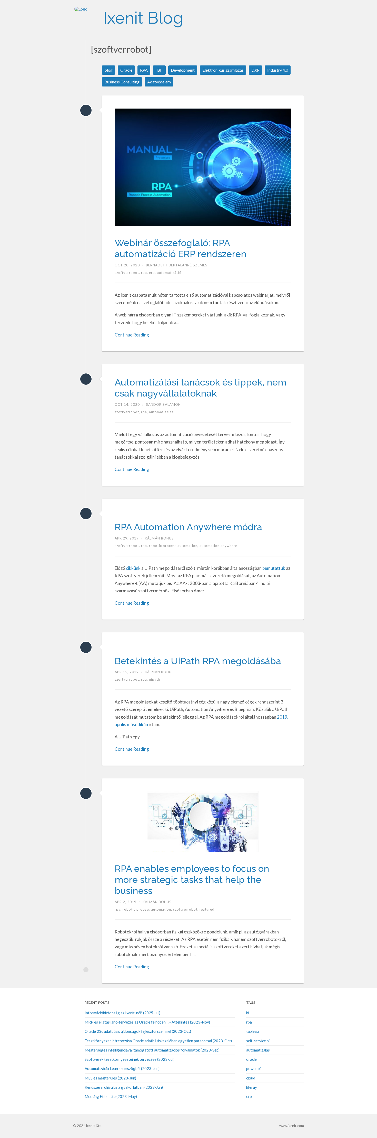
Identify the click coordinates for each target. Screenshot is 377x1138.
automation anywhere (218, 546)
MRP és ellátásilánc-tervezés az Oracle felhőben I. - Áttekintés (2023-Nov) (147, 1022)
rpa (249, 1022)
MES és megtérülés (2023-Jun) (110, 1078)
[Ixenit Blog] (86, 18)
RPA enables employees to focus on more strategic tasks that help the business (192, 879)
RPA (144, 69)
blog (108, 69)
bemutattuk (273, 568)
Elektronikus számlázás (223, 69)
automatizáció (169, 273)
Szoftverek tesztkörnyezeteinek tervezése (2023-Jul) (129, 1059)
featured (207, 909)
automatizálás (161, 412)
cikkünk (133, 568)
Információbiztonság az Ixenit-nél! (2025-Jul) (122, 1012)
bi (247, 1012)
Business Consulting (122, 81)
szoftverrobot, (128, 273)
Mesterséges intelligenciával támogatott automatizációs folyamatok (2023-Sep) (152, 1050)
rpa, (145, 273)
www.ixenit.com (291, 1126)
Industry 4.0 (277, 69)
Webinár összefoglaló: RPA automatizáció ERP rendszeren (180, 248)
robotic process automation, (174, 546)
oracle (251, 1059)
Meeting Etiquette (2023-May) (111, 1096)
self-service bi (258, 1040)
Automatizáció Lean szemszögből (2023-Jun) (122, 1068)
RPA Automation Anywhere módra (188, 527)
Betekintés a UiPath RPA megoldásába (198, 660)
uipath (154, 679)
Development (183, 69)
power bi (253, 1068)
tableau (252, 1031)
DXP (255, 69)
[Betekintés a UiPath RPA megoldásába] (86, 647)
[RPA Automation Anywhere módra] (86, 513)
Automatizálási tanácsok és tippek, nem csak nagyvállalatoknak (200, 388)
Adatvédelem (159, 81)
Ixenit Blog (143, 17)
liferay (251, 1087)
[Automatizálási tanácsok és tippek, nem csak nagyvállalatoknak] (86, 379)
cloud (250, 1078)
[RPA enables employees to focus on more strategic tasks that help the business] (86, 793)
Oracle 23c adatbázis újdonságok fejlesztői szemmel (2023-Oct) (138, 1031)
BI (159, 69)
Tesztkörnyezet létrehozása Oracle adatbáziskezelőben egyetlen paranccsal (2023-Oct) (158, 1040)
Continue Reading (132, 334)
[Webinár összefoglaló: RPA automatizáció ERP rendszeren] (86, 110)
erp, (153, 273)
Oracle (126, 69)
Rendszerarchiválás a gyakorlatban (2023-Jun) (124, 1087)
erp (249, 1096)
